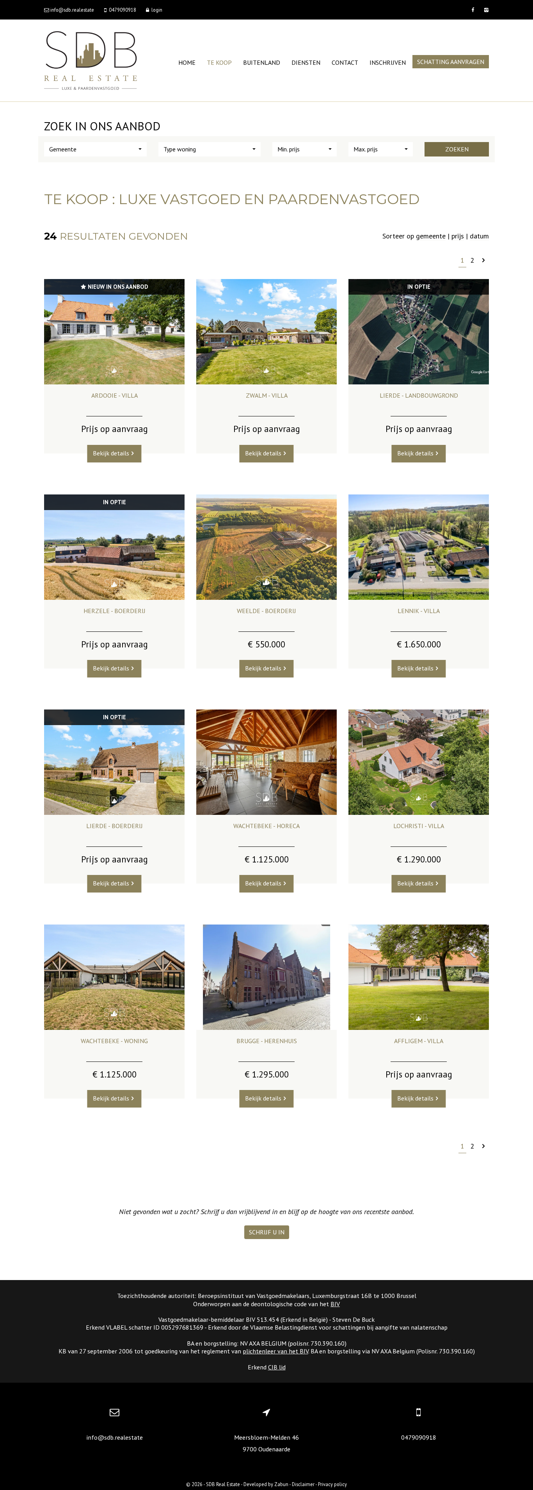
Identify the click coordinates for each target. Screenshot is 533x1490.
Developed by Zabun (265, 1484)
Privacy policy (332, 1484)
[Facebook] (472, 10)
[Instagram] (485, 10)
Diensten (305, 62)
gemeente (431, 235)
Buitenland (261, 62)
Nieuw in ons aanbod (117, 286)
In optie (418, 286)
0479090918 (418, 1437)
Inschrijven (388, 62)
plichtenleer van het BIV (275, 1351)
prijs (457, 235)
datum (479, 235)
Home (186, 62)
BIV (335, 1304)
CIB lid (277, 1367)
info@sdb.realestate (114, 1437)
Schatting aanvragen (450, 62)
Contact (345, 62)
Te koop (219, 62)
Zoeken (457, 149)
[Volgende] (483, 260)
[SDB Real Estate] (90, 59)
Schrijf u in (266, 1232)
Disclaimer (303, 1484)
